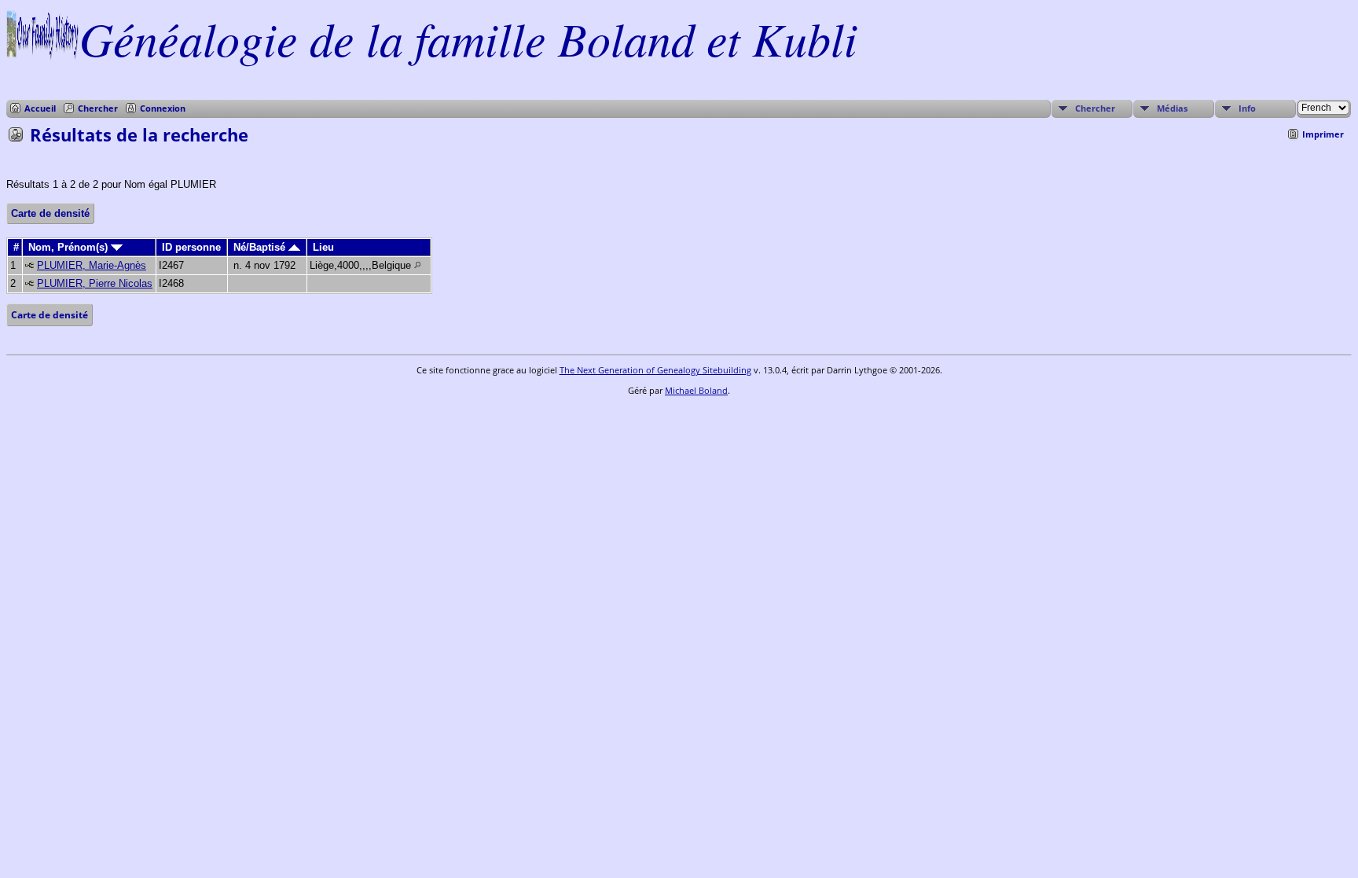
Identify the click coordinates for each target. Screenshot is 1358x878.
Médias (1172, 108)
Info (1247, 108)
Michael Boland (696, 390)
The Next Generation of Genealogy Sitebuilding (655, 370)
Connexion (162, 108)
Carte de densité (50, 213)
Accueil (40, 108)
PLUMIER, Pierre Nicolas (94, 283)
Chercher (98, 108)
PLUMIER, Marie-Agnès (91, 265)
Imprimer (1323, 134)
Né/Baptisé (260, 247)
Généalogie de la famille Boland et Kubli (468, 37)
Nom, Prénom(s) (69, 247)
